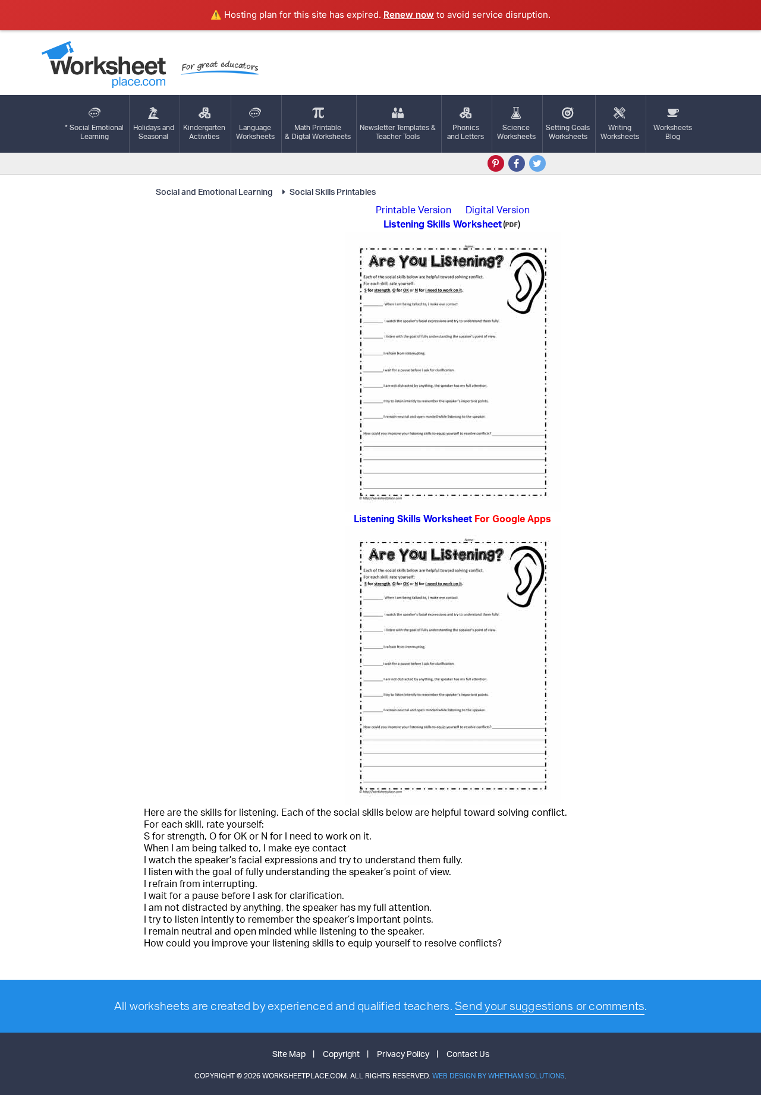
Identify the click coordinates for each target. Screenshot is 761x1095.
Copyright (341, 1054)
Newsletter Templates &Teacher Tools (398, 132)
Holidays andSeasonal (153, 132)
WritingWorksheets (619, 132)
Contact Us (467, 1054)
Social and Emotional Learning (215, 192)
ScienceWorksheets (516, 132)
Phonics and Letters (465, 132)
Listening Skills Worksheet (452, 519)
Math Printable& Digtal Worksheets (318, 132)
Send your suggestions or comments (549, 1006)
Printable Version (413, 210)
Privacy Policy (403, 1054)
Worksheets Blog (672, 132)
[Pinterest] (496, 163)
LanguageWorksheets (255, 132)
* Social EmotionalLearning (94, 132)
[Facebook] (516, 163)
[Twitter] (537, 163)
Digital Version (498, 210)
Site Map (289, 1054)
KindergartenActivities (204, 132)
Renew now (408, 14)
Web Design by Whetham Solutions (498, 1075)
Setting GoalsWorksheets (568, 132)
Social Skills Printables (333, 192)
